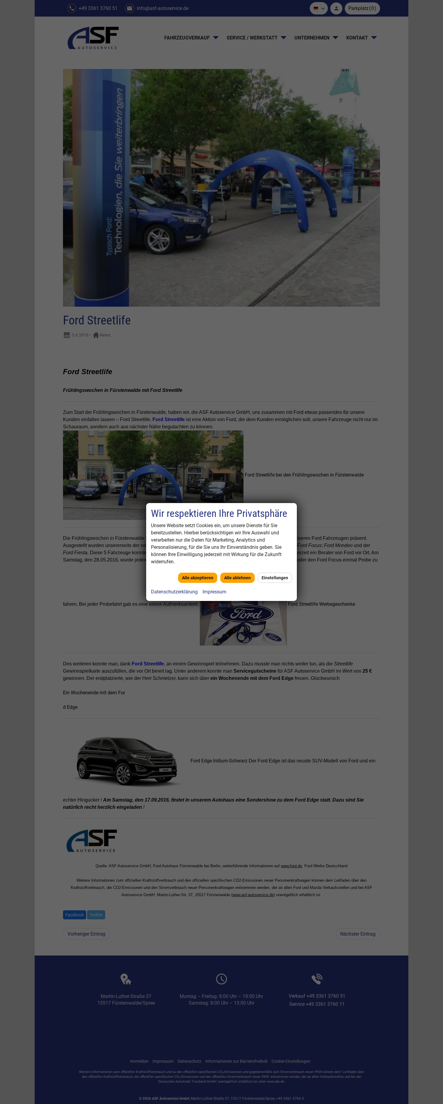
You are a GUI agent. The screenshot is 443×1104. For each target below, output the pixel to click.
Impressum (214, 592)
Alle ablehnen (237, 577)
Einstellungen (275, 577)
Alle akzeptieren (197, 577)
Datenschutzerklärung (174, 592)
